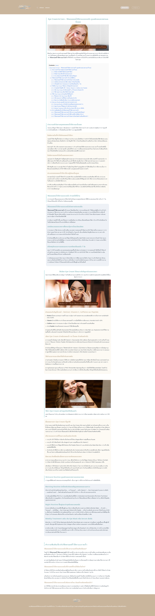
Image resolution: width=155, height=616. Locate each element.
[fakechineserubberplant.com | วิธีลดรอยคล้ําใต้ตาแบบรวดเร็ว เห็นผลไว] (24, 7)
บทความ (47, 8)
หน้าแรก (42, 8)
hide (57, 65)
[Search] (37, 7)
